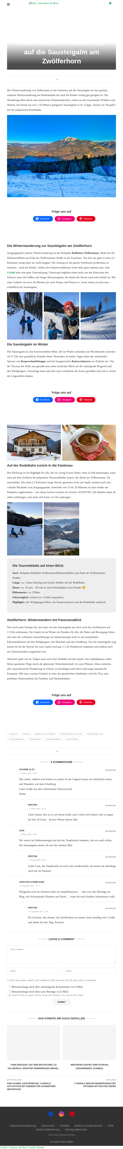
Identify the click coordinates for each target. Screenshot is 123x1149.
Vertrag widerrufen (76, 1129)
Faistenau (13, 734)
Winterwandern (53, 739)
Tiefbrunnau (35, 739)
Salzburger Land (46, 16)
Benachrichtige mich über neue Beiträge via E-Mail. (40, 991)
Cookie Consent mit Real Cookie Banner (22, 1147)
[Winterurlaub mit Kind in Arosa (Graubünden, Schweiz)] (89, 1042)
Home (19, 16)
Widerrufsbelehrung (48, 1129)
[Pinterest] (72, 1114)
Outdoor (31, 16)
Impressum (48, 1125)
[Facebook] (51, 1114)
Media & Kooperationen (88, 1125)
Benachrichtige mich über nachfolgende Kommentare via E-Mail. (47, 986)
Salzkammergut (16, 739)
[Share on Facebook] (61, 79)
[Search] (114, 4)
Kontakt (64, 1125)
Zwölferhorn (72, 739)
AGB (110, 1125)
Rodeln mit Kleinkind (45, 734)
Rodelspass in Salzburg (71, 734)
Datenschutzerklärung (23, 1125)
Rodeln (26, 734)
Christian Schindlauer (31, 882)
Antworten (110, 770)
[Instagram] (61, 1114)
